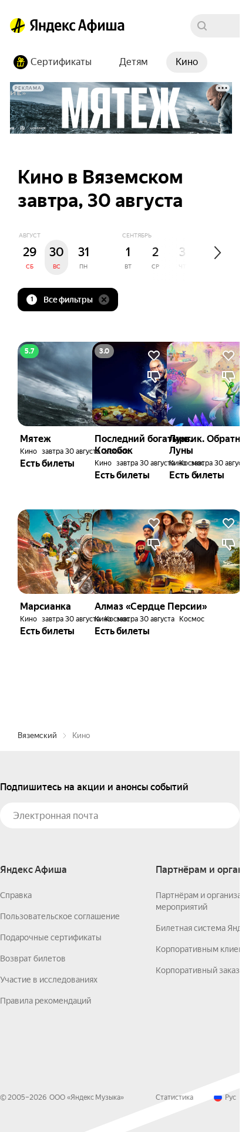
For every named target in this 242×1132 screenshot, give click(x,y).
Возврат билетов (33, 958)
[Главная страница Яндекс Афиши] (17, 25)
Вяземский (37, 735)
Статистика (174, 1097)
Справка (16, 895)
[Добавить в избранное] (228, 523)
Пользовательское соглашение (60, 916)
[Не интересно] (228, 545)
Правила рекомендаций (45, 1000)
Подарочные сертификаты (51, 937)
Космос (191, 619)
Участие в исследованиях (49, 979)
